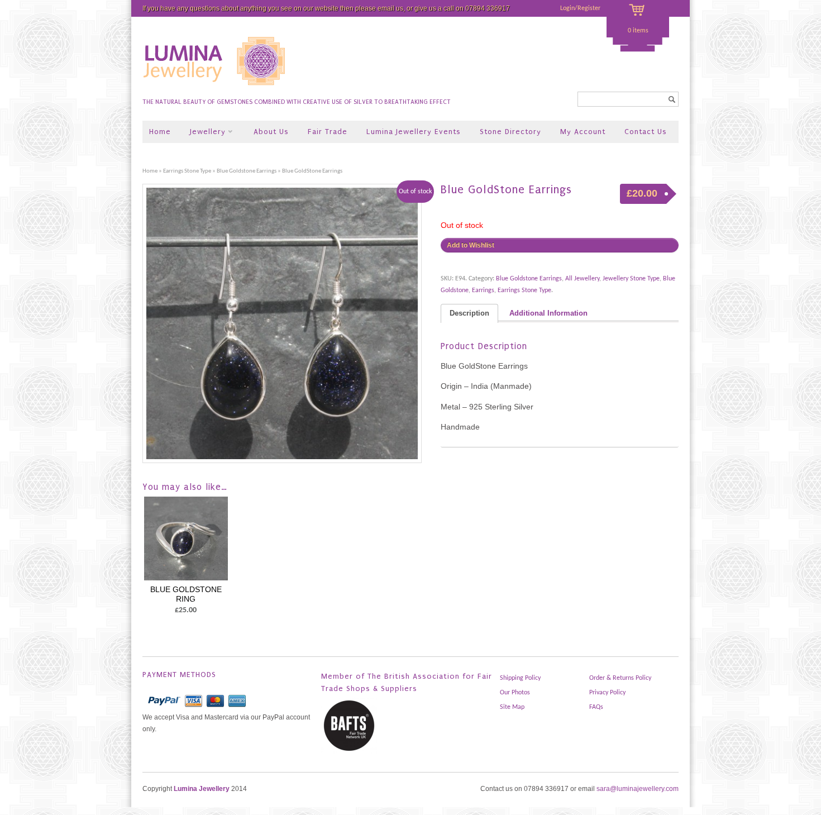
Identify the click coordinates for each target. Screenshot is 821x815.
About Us (271, 131)
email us (390, 8)
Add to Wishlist (470, 245)
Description (469, 313)
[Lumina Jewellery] (215, 90)
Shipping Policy (520, 678)
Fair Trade (327, 131)
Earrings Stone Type (187, 171)
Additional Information (548, 313)
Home (160, 131)
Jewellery (204, 132)
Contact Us (645, 131)
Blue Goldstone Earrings (246, 171)
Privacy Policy (607, 692)
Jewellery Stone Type (631, 278)
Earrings (483, 290)
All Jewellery (582, 278)
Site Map (512, 707)
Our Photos (515, 692)
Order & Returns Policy (620, 678)
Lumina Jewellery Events (413, 131)
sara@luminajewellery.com (637, 789)
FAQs (596, 707)
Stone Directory (510, 131)
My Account (582, 131)
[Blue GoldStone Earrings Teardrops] (285, 323)
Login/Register (580, 8)
